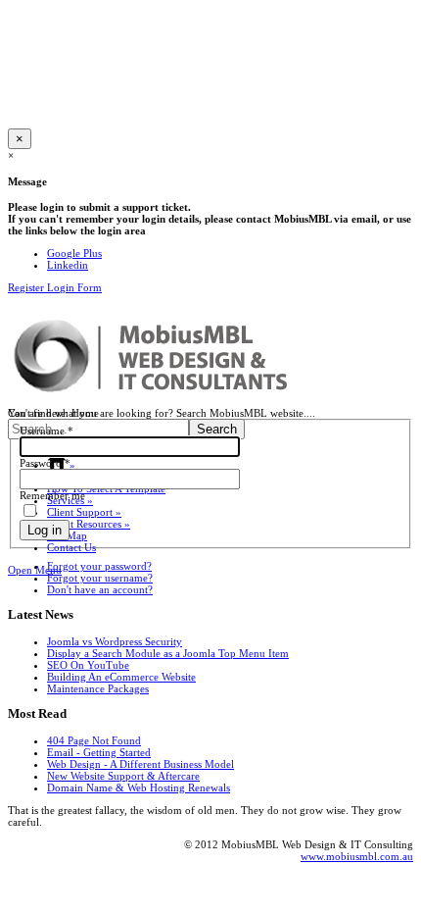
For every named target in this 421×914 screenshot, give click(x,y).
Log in (44, 530)
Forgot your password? (99, 566)
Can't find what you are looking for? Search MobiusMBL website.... (161, 413)
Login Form (74, 287)
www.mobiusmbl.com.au (357, 856)
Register (27, 287)
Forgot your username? (100, 578)
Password (45, 463)
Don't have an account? (100, 589)
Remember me (52, 495)
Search (217, 429)
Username (46, 430)
